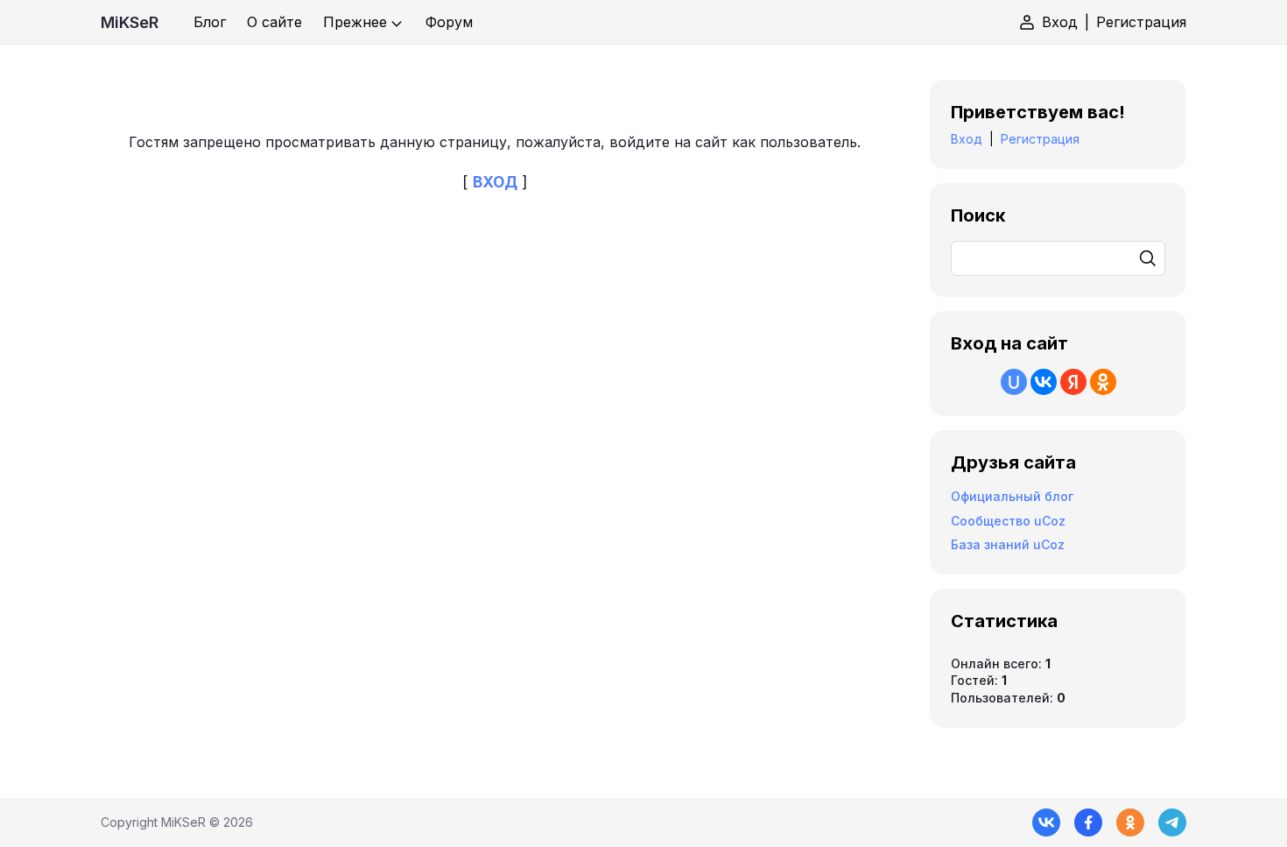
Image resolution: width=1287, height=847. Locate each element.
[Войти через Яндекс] (1073, 382)
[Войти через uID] (1014, 382)
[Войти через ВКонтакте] (1043, 382)
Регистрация (1141, 22)
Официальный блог (1012, 496)
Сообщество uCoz (1008, 520)
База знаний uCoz (1008, 544)
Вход (1060, 22)
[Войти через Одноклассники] (1103, 382)
